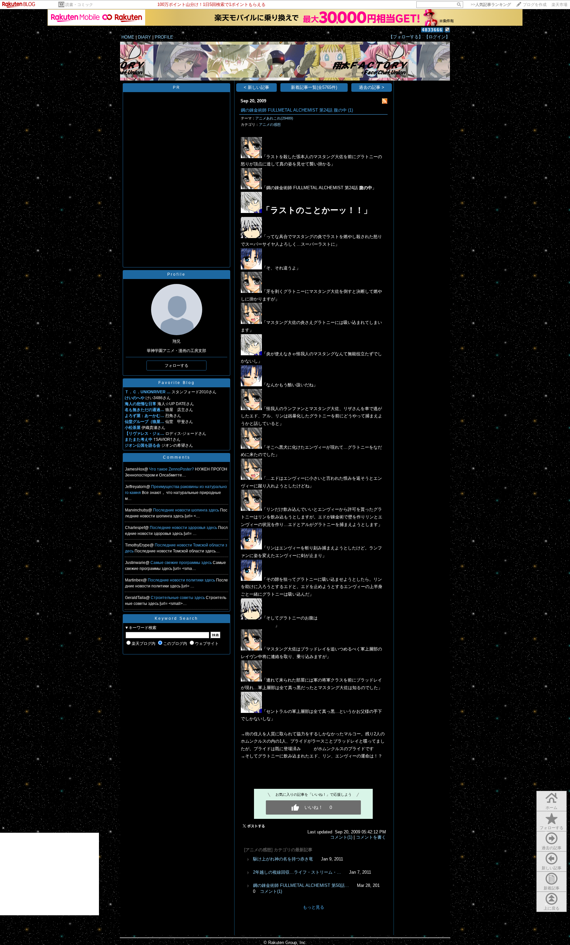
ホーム (551, 807)
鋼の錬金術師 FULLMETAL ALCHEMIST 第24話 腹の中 (294, 110)
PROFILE (164, 37)
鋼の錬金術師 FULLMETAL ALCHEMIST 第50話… (301, 885)
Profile (176, 274)
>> (491, 4)
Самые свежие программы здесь (181, 562)
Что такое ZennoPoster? (172, 469)
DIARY (144, 37)
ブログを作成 (535, 4)
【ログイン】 (437, 36)
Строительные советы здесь (178, 597)
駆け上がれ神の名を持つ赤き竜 (283, 859)
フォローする (551, 827)
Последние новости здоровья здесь (184, 527)
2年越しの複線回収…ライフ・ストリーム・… (297, 872)
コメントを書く (371, 837)
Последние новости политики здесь (182, 580)
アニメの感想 (270, 124)
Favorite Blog (176, 382)
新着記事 (551, 888)
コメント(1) (341, 837)
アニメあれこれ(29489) (274, 118)
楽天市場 (559, 4)
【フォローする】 (406, 36)
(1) (350, 110)
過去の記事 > (371, 87)
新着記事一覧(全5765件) (314, 87)
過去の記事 (551, 848)
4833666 (432, 29)
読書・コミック (79, 4)
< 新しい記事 (256, 87)
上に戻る (551, 908)
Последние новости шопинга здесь (186, 510)
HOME (127, 37)
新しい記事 (551, 868)
